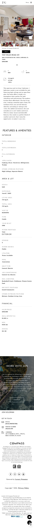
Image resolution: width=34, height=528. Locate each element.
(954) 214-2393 (9, 428)
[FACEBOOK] (10, 474)
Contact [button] (17, 399)
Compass (5, 448)
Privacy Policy (23, 488)
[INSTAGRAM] (14, 474)
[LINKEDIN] (19, 474)
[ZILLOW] (23, 474)
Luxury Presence (21, 479)
